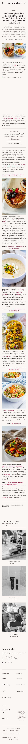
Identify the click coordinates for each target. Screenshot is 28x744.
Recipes (14, 10)
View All (5, 525)
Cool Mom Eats (14, 2)
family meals (10, 505)
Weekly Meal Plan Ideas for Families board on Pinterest (12, 483)
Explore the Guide (15, 144)
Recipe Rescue (6, 497)
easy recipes (4, 505)
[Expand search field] (25, 3)
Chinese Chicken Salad (15, 176)
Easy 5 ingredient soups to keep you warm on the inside (16, 309)
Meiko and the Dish (11, 65)
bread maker (7, 474)
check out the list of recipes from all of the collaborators (13, 165)
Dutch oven (12, 473)
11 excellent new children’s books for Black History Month (16, 247)
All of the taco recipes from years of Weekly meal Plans (16, 368)
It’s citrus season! (16, 423)
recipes (7, 506)
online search (17, 294)
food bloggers (17, 505)
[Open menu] (3, 3)
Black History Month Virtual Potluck (12, 118)
